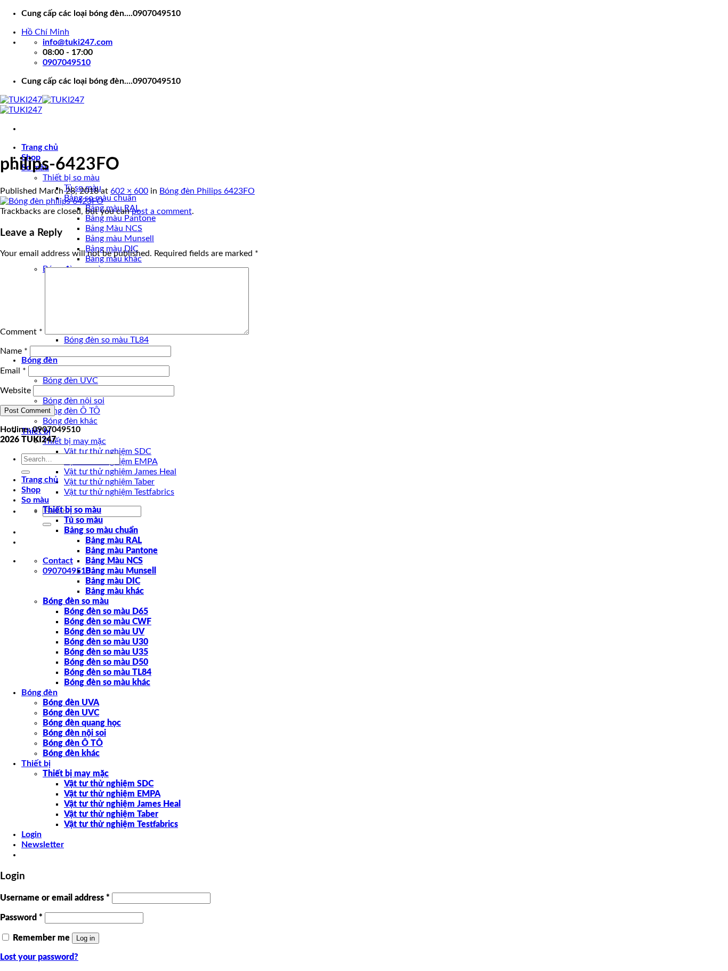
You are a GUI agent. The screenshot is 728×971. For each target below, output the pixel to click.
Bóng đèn (39, 360)
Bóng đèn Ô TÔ (71, 411)
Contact (58, 560)
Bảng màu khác (114, 591)
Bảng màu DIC (112, 581)
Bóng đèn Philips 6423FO (207, 191)
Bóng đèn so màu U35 (106, 652)
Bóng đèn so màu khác (107, 682)
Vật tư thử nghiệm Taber (109, 481)
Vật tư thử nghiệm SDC (107, 451)
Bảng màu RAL (113, 540)
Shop (31, 490)
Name (14, 351)
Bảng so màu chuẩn (101, 530)
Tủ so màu (83, 520)
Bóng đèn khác (70, 421)
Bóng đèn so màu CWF (107, 621)
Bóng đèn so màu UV (104, 631)
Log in (85, 938)
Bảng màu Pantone (120, 218)
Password (21, 917)
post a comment (162, 211)
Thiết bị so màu (71, 177)
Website (15, 390)
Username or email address (55, 898)
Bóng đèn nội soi (73, 400)
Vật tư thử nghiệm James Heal (120, 471)
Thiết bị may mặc (74, 441)
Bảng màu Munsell (119, 238)
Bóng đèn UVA (71, 702)
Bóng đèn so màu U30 (106, 642)
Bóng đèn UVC (70, 380)
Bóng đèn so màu (76, 601)
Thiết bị (36, 763)
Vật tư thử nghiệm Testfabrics (119, 492)
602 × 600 (129, 191)
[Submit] (47, 524)
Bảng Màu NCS (113, 228)
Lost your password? (39, 957)
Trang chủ (39, 147)
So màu (35, 500)
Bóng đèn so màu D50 (106, 662)
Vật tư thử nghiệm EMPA (112, 794)
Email (13, 371)
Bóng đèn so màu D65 (106, 611)
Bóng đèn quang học (82, 723)
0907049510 (67, 571)
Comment (21, 332)
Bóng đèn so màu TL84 (106, 340)
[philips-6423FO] (51, 201)
